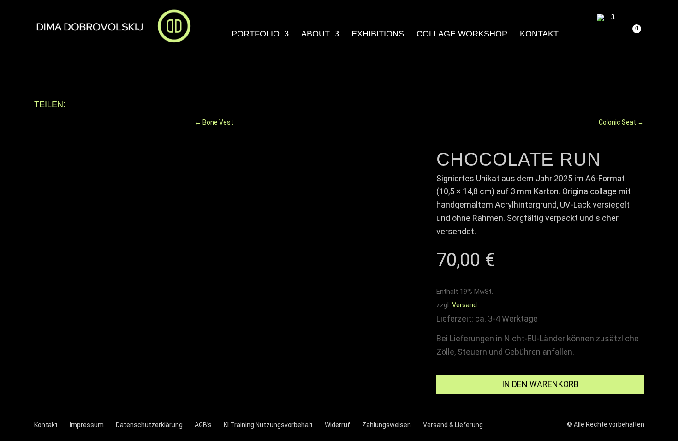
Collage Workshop (461, 34)
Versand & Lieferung (453, 425)
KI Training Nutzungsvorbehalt (268, 425)
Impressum (87, 425)
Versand (464, 305)
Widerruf (337, 425)
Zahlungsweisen (386, 425)
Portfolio (256, 34)
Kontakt (539, 34)
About (315, 34)
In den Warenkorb (540, 384)
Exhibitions (377, 34)
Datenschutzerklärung (149, 425)
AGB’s (203, 425)
